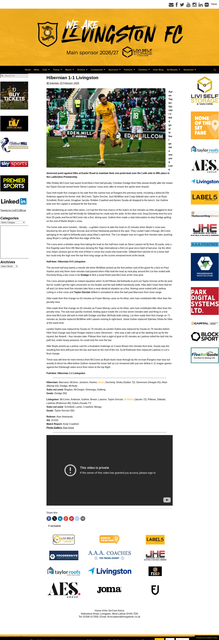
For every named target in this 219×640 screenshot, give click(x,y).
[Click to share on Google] (65, 518)
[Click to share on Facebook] (48, 518)
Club (44, 69)
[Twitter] (182, 5)
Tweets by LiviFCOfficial (13, 210)
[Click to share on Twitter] (54, 518)
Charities (142, 69)
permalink (55, 525)
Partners (128, 69)
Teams (56, 69)
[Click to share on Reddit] (77, 518)
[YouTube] (188, 5)
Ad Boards (172, 69)
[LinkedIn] (201, 5)
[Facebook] (177, 5)
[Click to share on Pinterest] (71, 518)
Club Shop (158, 69)
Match (68, 69)
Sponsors (113, 69)
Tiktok (214, 4)
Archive (81, 69)
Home (28, 69)
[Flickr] (207, 5)
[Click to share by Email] (82, 518)
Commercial (97, 69)
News (36, 69)
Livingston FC (16, 637)
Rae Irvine (60, 427)
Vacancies (188, 69)
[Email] (171, 5)
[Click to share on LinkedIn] (60, 518)
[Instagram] (194, 5)
